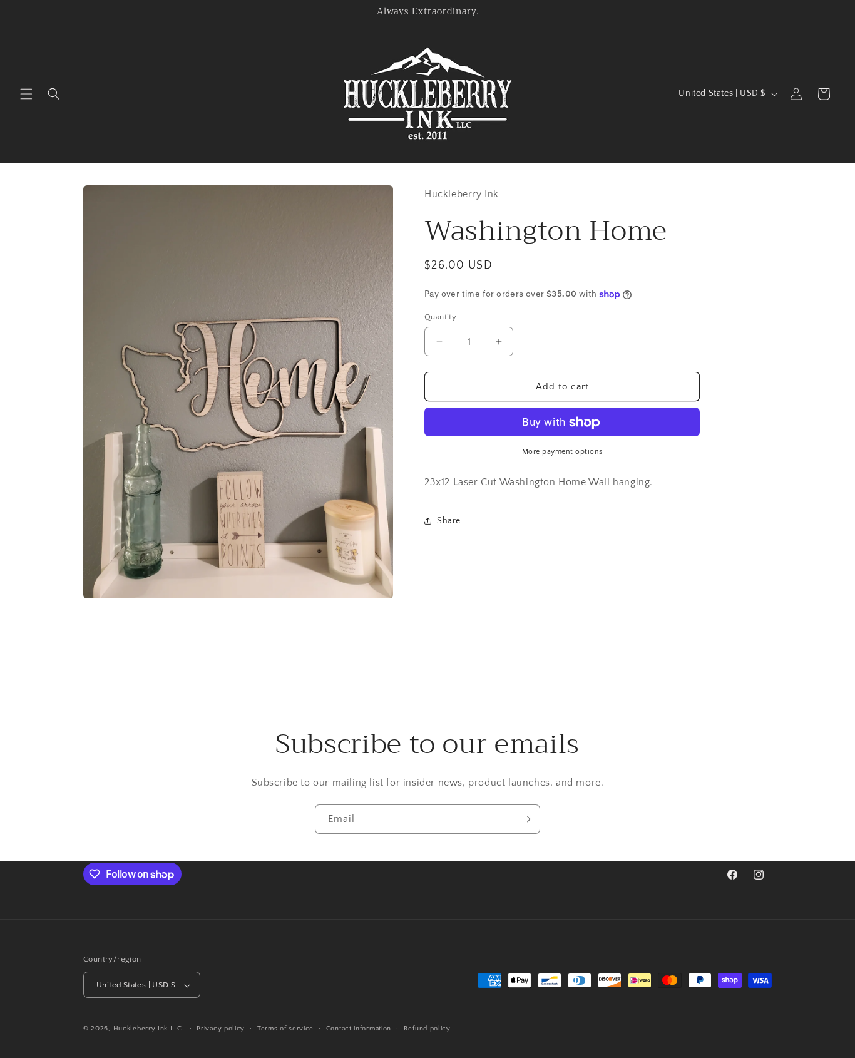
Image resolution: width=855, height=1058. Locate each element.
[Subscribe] (526, 819)
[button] (26, 94)
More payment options (562, 452)
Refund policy (427, 1028)
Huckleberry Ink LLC (147, 1029)
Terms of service (285, 1028)
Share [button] (449, 521)
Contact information (358, 1028)
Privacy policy (221, 1028)
